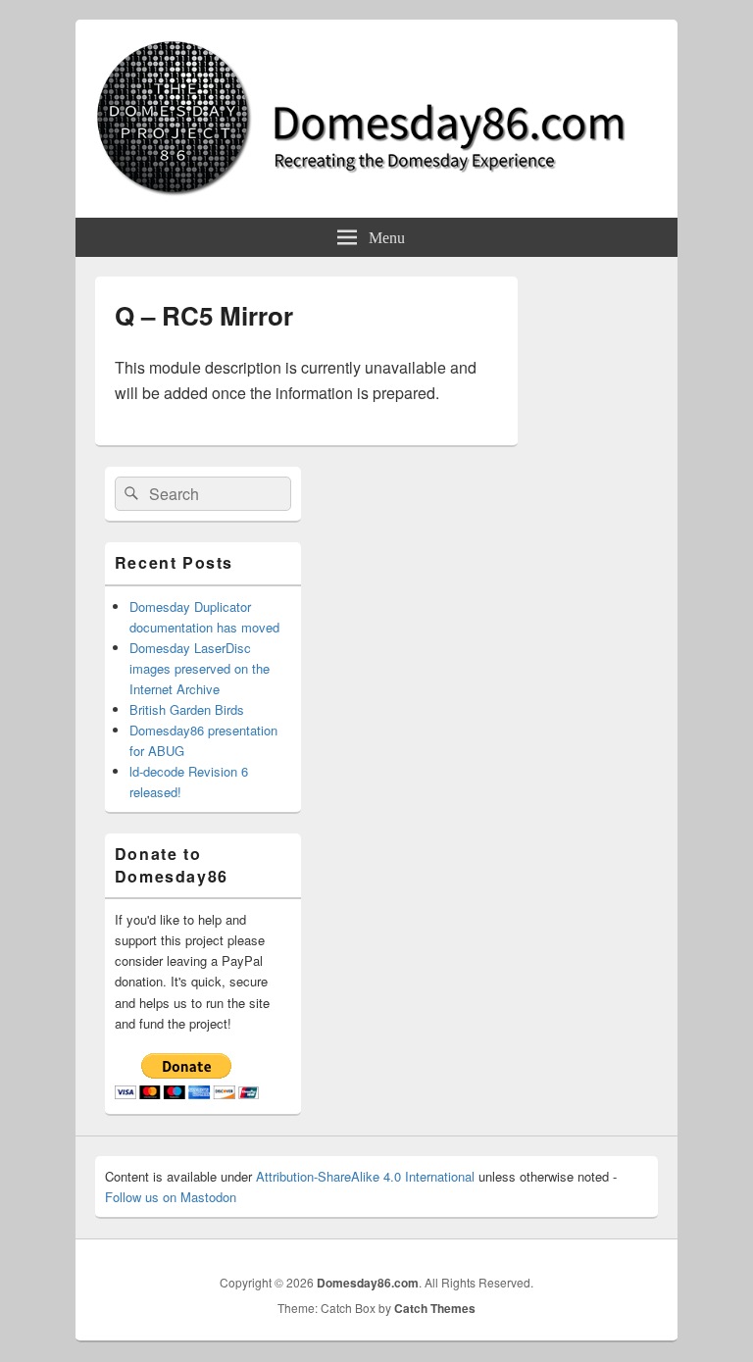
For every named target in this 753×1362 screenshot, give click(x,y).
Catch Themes (435, 1308)
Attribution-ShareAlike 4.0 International (365, 1176)
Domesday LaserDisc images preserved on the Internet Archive (199, 668)
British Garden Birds (186, 709)
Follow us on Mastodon (170, 1196)
